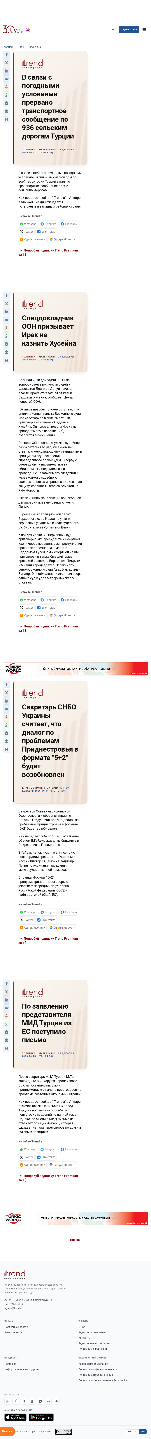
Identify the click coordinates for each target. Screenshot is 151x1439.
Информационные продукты (21, 1369)
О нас (81, 1326)
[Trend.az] (16, 29)
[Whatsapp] (7, 1401)
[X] (24, 1401)
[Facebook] (16, 1401)
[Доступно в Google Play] (41, 1417)
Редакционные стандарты (94, 1343)
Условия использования (93, 1363)
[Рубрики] (144, 29)
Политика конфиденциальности (97, 1369)
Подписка (10, 1363)
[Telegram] (40, 1401)
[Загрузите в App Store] (15, 1417)
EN (129, 1431)
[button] (6, 54)
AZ (136, 1431)
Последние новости (16, 1326)
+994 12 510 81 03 (13, 1304)
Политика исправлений (92, 1348)
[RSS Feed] (56, 1401)
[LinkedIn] (48, 1401)
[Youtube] (32, 1401)
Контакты (84, 1337)
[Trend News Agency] (14, 1274)
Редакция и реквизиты (92, 1332)
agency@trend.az (13, 1308)
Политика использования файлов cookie (102, 1380)
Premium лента (13, 1332)
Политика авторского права (95, 1374)
